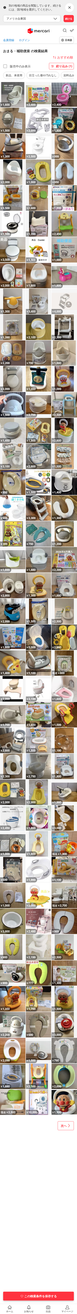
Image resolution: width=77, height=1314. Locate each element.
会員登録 (8, 40)
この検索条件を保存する (40, 1296)
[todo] (71, 30)
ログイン (24, 40)
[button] (64, 30)
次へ (64, 1125)
